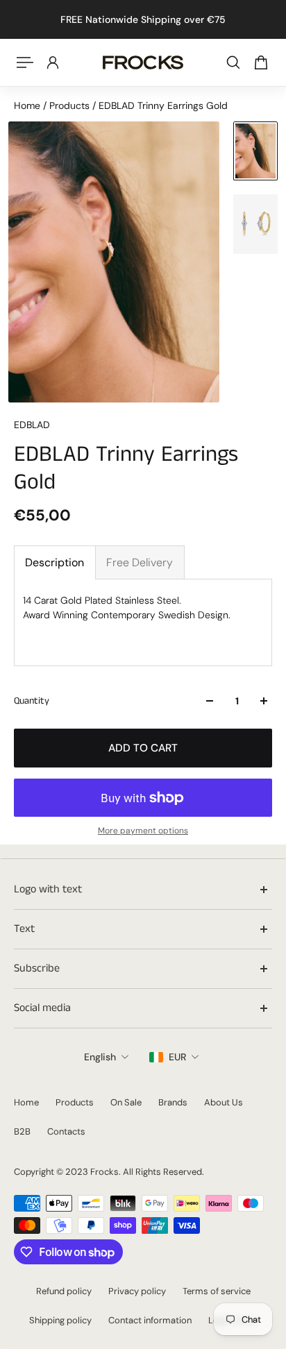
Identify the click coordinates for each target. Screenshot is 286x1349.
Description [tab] (54, 562)
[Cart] (261, 62)
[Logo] (143, 62)
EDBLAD (32, 424)
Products (70, 105)
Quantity (31, 701)
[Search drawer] (233, 62)
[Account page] (53, 62)
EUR (177, 1057)
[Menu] (25, 62)
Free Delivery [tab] (139, 562)
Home (28, 105)
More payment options (143, 830)
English (100, 1057)
